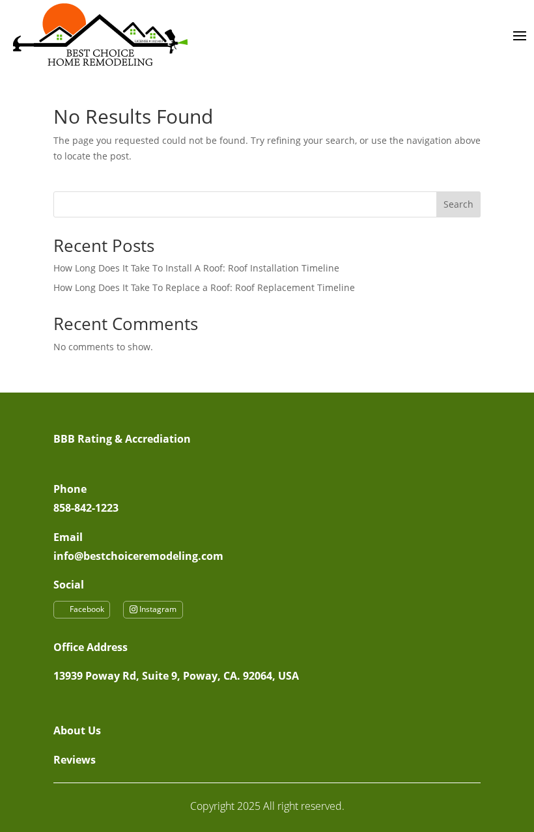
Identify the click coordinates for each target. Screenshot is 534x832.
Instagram (157, 609)
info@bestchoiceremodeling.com (138, 556)
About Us (77, 730)
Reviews (74, 760)
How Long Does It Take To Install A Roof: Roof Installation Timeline (196, 268)
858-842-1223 (86, 508)
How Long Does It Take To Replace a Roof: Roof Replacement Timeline (204, 287)
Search (458, 204)
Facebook (87, 609)
